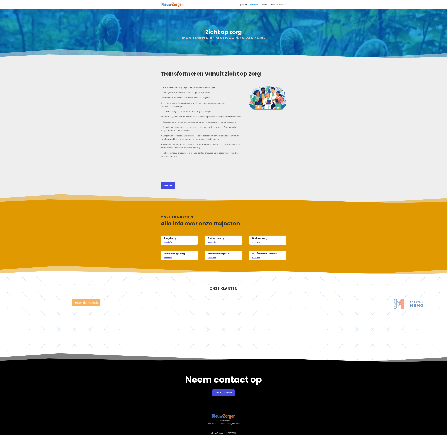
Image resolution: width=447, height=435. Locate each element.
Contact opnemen (223, 393)
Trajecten (254, 5)
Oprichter (243, 5)
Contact (264, 5)
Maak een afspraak (278, 5)
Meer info (168, 185)
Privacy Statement (233, 424)
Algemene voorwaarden (216, 424)
